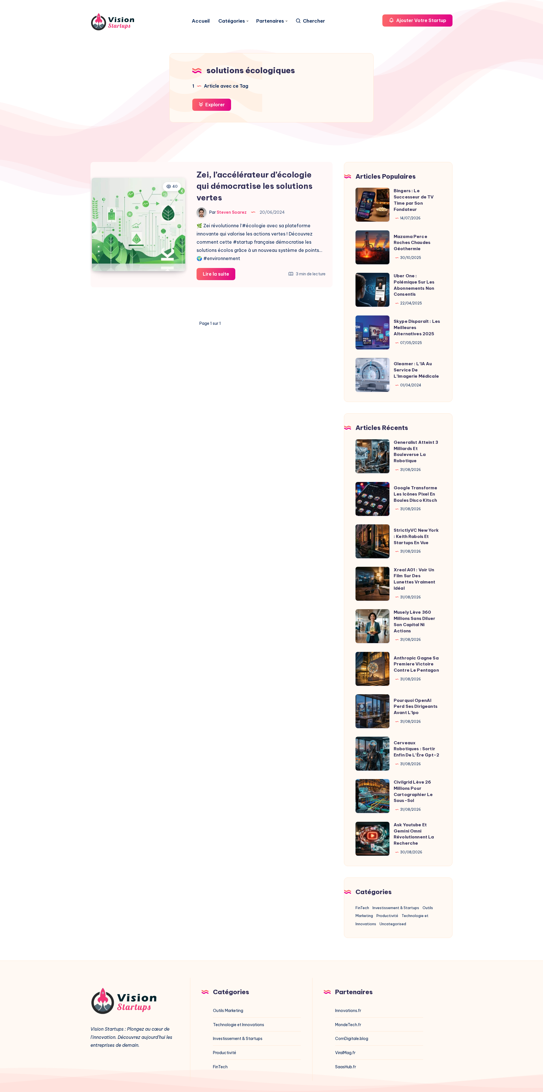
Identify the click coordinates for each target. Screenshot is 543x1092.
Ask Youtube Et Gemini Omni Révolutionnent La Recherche (414, 834)
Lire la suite (219, 275)
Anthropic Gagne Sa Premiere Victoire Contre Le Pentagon (416, 664)
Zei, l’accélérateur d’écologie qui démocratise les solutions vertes (255, 186)
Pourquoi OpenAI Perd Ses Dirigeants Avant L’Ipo (416, 706)
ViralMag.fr (345, 1052)
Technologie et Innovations (238, 1024)
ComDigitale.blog (351, 1038)
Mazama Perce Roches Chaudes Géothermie (412, 243)
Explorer (214, 104)
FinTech (362, 907)
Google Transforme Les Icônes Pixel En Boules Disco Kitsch (416, 494)
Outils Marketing (228, 1010)
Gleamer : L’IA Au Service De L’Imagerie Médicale (416, 370)
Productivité (387, 915)
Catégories (231, 21)
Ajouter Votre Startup (420, 20)
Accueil (201, 21)
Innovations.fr (348, 1010)
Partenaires (270, 21)
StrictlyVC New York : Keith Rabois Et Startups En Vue (416, 536)
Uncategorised (393, 924)
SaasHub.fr (345, 1066)
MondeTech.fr (348, 1024)
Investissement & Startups (395, 907)
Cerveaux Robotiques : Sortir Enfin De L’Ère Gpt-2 (416, 749)
